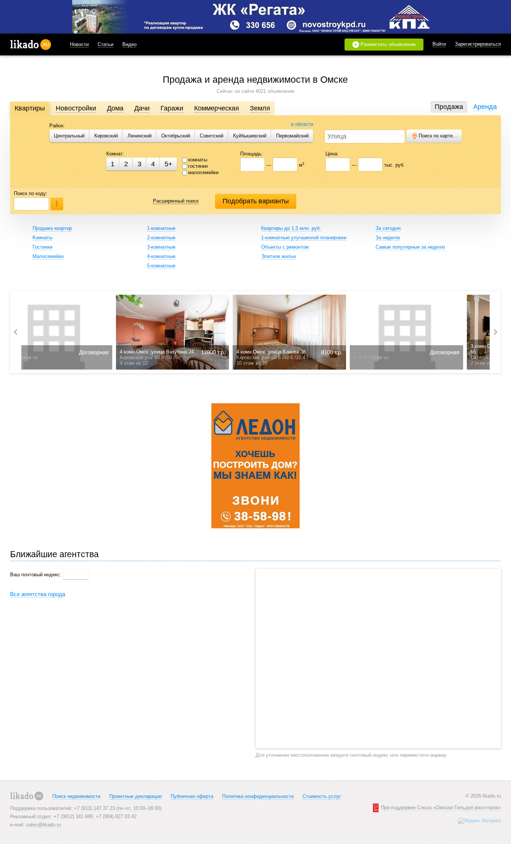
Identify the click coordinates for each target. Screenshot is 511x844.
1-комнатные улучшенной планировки (303, 237)
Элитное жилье (278, 256)
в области (302, 124)
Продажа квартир (52, 228)
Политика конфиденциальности (258, 796)
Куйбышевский (249, 136)
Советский (211, 136)
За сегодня (388, 228)
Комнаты (42, 237)
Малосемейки (48, 256)
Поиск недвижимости (76, 796)
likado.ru (30, 44)
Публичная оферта (192, 796)
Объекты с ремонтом (285, 247)
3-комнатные (161, 247)
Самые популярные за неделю (410, 247)
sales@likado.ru (43, 825)
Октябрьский (175, 136)
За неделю (388, 237)
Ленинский (140, 136)
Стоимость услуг (322, 796)
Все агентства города (37, 594)
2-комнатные (161, 237)
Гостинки (42, 247)
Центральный (69, 136)
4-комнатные (161, 256)
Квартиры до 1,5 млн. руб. (291, 228)
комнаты (197, 160)
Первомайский (292, 136)
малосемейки (203, 172)
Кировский (106, 136)
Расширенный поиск (176, 201)
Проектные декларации (135, 796)
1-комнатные (161, 228)
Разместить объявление (385, 44)
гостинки (198, 166)
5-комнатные (161, 265)
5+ (168, 164)
